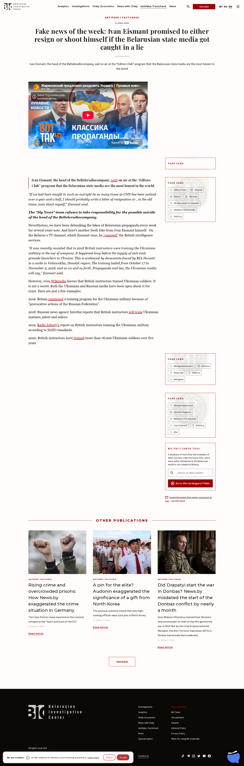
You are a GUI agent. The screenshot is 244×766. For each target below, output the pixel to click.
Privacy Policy (178, 733)
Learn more (93, 757)
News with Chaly (127, 6)
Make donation (178, 706)
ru (225, 6)
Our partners (177, 717)
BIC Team (175, 712)
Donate (204, 6)
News (172, 6)
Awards (175, 722)
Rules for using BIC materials (185, 738)
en (230, 6)
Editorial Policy (178, 728)
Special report (145, 738)
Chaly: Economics (103, 6)
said (114, 180)
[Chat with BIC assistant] (233, 755)
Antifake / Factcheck (153, 6)
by (221, 6)
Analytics (63, 6)
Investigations (80, 6)
